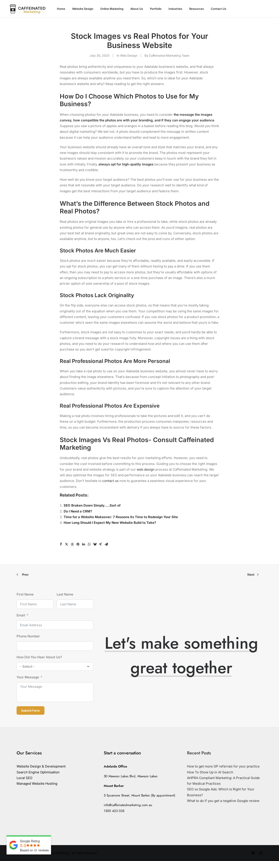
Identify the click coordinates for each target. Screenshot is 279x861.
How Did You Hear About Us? (39, 657)
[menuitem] (61, 8)
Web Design (128, 55)
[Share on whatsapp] (89, 544)
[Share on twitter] (66, 544)
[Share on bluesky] (94, 544)
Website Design (82, 8)
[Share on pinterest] (77, 544)
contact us (110, 481)
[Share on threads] (72, 544)
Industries (175, 8)
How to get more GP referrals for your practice (223, 766)
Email (21, 615)
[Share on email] (106, 544)
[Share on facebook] (60, 544)
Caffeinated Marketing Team (169, 55)
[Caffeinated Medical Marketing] (27, 8)
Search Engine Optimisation (38, 772)
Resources (196, 8)
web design (146, 469)
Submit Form (30, 710)
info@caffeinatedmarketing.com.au (128, 805)
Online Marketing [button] (111, 8)
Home (61, 8)
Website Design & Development (41, 766)
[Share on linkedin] (83, 544)
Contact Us (218, 8)
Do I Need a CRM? (78, 511)
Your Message (28, 677)
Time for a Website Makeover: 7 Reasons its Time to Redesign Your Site (121, 517)
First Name (25, 594)
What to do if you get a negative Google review (223, 801)
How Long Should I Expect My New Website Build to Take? (110, 523)
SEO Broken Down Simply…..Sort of (92, 505)
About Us (136, 8)
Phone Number (28, 636)
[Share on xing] (100, 544)
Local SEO (24, 778)
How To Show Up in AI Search (210, 772)
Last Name (65, 594)
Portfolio (156, 8)
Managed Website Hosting (37, 783)
